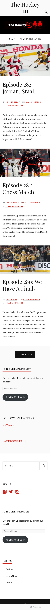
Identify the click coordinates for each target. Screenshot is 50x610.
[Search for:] (25, 466)
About (9, 582)
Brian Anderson (32, 102)
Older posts (25, 354)
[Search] (43, 12)
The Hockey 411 (25, 7)
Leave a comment (14, 106)
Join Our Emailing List (17, 369)
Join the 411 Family (15, 397)
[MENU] (5, 12)
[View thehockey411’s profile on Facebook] (5, 492)
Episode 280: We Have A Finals (22, 285)
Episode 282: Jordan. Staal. (19, 88)
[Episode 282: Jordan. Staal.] (25, 75)
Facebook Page (15, 441)
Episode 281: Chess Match (18, 188)
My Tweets (8, 425)
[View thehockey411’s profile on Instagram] (17, 492)
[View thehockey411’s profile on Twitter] (11, 492)
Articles (10, 569)
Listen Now (11, 576)
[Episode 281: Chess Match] (25, 176)
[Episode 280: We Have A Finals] (25, 272)
